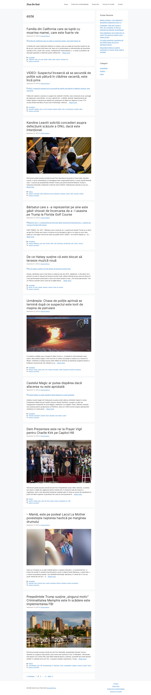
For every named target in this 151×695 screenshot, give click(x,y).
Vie (67, 59)
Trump (76, 243)
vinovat (81, 243)
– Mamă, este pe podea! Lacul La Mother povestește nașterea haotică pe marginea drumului (56, 517)
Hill (45, 501)
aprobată (37, 415)
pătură (55, 109)
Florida (48, 243)
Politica (31, 191)
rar (66, 501)
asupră (31, 193)
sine (72, 243)
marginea (53, 583)
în (43, 109)
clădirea (36, 109)
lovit (46, 369)
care (36, 59)
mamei (58, 59)
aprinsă (31, 369)
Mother (58, 583)
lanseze (45, 287)
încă (45, 109)
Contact (120, 4)
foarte (50, 59)
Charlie (35, 501)
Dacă (41, 193)
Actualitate (32, 57)
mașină (50, 369)
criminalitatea (32, 665)
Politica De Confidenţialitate (80, 4)
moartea (63, 59)
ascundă (31, 109)
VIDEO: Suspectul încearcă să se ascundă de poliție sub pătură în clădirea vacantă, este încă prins (59, 76)
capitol (31, 501)
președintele (67, 665)
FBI (41, 665)
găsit (51, 243)
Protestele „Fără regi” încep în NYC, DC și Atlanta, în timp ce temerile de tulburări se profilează (112, 28)
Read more (66, 53)
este (41, 59)
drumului (31, 583)
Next (50, 676)
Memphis (56, 665)
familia (45, 59)
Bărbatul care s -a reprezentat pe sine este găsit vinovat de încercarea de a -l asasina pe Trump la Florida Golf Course (57, 210)
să (66, 109)
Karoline (62, 193)
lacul (44, 583)
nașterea (63, 583)
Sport (102, 74)
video (80, 109)
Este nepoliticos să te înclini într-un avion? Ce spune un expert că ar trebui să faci (112, 35)
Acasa (66, 4)
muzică (50, 287)
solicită (81, 193)
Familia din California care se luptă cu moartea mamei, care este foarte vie (53, 30)
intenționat (57, 193)
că (33, 287)
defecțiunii (47, 193)
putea (64, 415)
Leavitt (68, 193)
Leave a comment (34, 61)
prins (63, 109)
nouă (54, 287)
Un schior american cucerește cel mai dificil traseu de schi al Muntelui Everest (111, 42)
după (39, 369)
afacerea (31, 415)
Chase (35, 369)
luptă (53, 59)
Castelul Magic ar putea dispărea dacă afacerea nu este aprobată (54, 384)
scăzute (76, 193)
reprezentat (67, 243)
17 (46, 676)
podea (69, 583)
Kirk (48, 501)
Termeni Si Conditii (108, 4)
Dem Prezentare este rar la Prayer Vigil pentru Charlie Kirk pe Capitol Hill (54, 430)
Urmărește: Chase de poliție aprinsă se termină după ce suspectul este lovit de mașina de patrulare (55, 304)
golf (55, 243)
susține (61, 287)
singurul (79, 665)
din (39, 59)
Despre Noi (95, 4)
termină (72, 369)
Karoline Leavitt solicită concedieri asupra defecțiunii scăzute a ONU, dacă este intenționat (56, 126)
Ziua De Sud (33, 4)
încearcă (49, 109)
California (31, 59)
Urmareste (78, 369)
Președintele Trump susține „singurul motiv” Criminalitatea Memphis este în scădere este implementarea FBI (58, 600)
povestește (74, 583)
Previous (30, 676)
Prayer (56, 501)
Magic (60, 415)
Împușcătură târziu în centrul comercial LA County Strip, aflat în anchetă (112, 50)
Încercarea (60, 243)
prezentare (62, 501)
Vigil (69, 501)
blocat (30, 287)
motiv (61, 665)
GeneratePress (51, 688)
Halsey (40, 287)
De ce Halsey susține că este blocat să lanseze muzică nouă (54, 258)
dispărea (52, 415)
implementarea (47, 665)
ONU (71, 193)
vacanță (76, 109)
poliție (59, 109)
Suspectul (70, 109)
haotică (39, 583)
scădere (74, 665)
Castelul (42, 415)
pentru (52, 501)
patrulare (55, 369)
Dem (39, 501)
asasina (31, 243)
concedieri (36, 193)
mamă (48, 583)
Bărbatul (36, 243)
